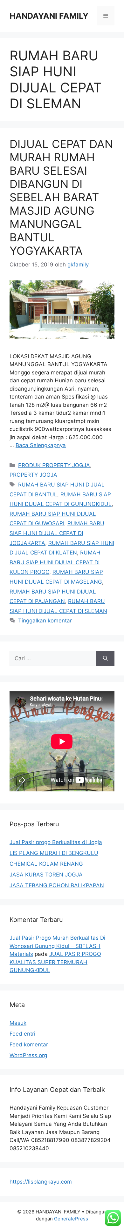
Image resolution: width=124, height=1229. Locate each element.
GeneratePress (71, 1219)
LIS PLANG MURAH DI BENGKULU (54, 853)
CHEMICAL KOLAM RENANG (46, 864)
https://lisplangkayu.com (41, 1182)
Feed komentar (29, 1044)
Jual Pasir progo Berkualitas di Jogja (56, 842)
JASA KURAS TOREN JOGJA (46, 874)
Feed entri (22, 1034)
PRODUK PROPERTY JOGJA (54, 465)
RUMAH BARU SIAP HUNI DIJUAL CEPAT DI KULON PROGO (55, 562)
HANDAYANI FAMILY (49, 16)
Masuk (18, 1023)
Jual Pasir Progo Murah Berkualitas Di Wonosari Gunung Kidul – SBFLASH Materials (57, 946)
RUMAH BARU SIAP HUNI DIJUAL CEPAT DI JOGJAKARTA (57, 533)
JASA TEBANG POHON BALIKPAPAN (57, 885)
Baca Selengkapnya (41, 445)
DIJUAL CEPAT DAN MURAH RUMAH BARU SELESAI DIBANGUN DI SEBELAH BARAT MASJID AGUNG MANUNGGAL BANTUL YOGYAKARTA (61, 197)
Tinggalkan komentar (45, 620)
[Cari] (105, 658)
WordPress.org (28, 1055)
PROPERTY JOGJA (33, 475)
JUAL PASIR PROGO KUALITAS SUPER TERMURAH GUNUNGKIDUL (55, 962)
